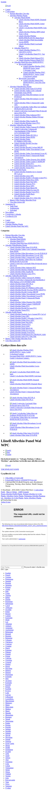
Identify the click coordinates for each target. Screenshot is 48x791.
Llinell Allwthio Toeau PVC (24, 168)
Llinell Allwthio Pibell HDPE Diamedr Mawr (26, 384)
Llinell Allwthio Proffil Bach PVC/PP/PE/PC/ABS (24, 195)
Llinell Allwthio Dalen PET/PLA (26, 135)
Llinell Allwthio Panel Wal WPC (25, 182)
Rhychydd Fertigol (25, 64)
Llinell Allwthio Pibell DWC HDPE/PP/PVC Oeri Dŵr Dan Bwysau (34, 83)
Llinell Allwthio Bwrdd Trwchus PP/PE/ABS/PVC (25, 144)
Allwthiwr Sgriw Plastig (14, 496)
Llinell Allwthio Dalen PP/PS (24, 137)
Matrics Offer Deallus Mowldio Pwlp (23, 200)
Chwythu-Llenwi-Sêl (17, 202)
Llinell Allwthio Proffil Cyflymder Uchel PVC (30, 178)
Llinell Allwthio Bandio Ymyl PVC (26, 192)
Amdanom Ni (10, 204)
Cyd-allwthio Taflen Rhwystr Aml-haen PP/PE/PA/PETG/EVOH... (24, 418)
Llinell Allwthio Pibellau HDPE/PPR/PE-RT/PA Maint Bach (31, 37)
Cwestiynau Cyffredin (13, 214)
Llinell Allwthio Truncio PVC (24, 184)
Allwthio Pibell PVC (21, 48)
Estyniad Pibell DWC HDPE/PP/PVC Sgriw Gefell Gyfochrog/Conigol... (26, 357)
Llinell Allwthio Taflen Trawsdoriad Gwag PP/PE (27, 294)
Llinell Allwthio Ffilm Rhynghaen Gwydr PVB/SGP (28, 253)
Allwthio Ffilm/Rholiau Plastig (20, 87)
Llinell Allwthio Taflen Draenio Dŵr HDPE (29, 160)
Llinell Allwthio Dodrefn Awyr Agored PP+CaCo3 (28, 314)
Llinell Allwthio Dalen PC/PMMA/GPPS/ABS (22, 140)
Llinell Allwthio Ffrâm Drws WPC (26, 180)
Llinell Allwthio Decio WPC (24, 186)
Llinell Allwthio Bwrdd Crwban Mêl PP (28, 147)
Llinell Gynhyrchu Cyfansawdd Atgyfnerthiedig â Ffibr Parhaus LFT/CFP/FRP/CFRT (25, 131)
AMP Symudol (23, 492)
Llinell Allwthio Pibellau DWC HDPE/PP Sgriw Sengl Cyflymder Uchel (34, 68)
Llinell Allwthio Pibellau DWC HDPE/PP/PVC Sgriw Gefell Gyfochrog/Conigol (34, 74)
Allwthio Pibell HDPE (22, 18)
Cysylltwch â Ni (11, 216)
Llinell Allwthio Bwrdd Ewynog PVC (27, 166)
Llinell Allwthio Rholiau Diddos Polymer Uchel (27, 270)
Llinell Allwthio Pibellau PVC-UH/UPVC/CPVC (30, 51)
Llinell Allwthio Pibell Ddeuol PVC (31, 58)
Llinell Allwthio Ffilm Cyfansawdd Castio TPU (26, 257)
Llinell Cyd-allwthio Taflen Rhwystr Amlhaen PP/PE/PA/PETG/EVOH (30, 108)
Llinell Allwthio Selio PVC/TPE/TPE (27, 198)
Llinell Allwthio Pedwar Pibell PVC (31, 60)
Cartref (7, 9)
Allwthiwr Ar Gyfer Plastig (13, 498)
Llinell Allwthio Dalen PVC (24, 164)
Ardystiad (13, 210)
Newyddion (9, 212)
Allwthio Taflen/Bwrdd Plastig (20, 125)
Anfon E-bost (5, 502)
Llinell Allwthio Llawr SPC (24, 176)
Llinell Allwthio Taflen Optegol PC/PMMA (29, 127)
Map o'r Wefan (11, 492)
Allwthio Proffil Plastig (18, 170)
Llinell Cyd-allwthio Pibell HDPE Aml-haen (25, 376)
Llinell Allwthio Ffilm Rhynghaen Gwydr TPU (26, 255)
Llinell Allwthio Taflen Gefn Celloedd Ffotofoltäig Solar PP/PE (27, 92)
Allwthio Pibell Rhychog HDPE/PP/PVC (29, 62)
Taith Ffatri (14, 206)
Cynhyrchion (10, 12)
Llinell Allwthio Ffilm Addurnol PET (27, 115)
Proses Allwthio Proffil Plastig (11, 494)
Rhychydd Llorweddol (27, 78)
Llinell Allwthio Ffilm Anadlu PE (26, 121)
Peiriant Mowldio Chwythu (19, 14)
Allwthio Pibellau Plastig (18, 16)
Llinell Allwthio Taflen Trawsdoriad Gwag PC (30, 153)
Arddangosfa (14, 208)
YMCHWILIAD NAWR (10, 469)
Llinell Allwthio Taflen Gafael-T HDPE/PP (29, 162)
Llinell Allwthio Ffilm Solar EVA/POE (28, 89)
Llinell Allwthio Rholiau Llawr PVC (27, 123)
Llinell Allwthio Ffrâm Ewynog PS (26, 190)
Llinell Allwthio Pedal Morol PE (25, 188)
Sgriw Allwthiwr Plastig (32, 498)
